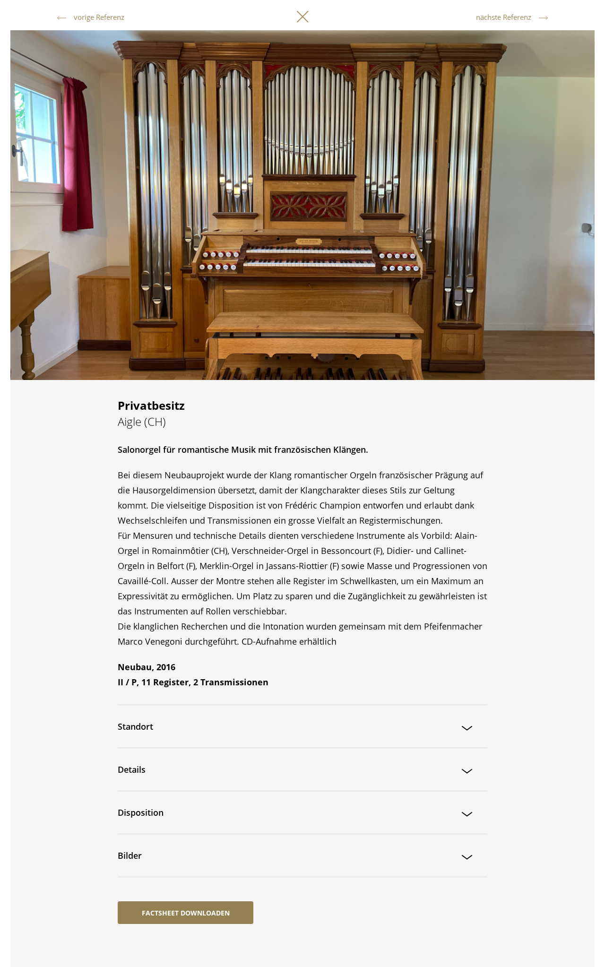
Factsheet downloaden (186, 912)
